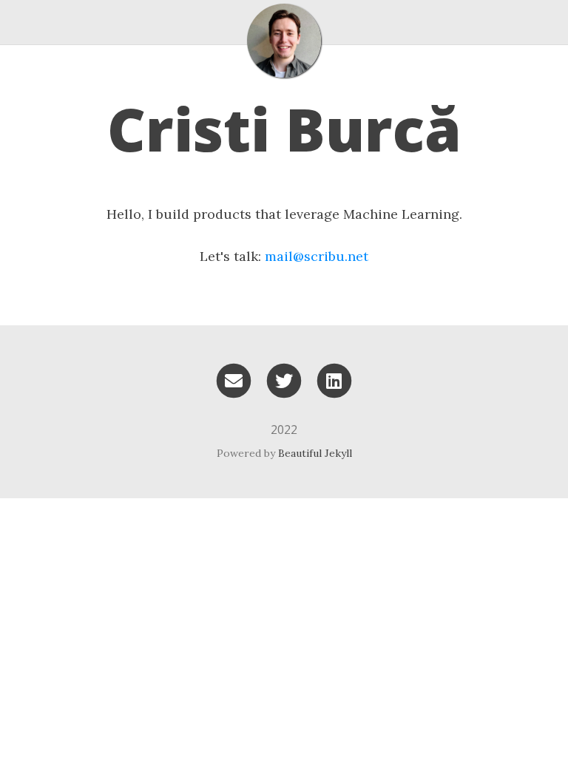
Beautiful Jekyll (315, 453)
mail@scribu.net (316, 256)
